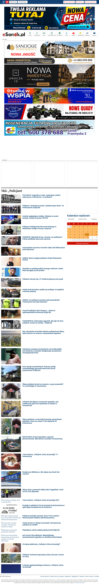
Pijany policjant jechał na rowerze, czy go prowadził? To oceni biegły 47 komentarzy (42, 385)
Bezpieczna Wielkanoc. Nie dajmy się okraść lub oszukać (40, 473)
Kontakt (97, 576)
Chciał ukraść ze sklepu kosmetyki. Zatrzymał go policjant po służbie (41, 524)
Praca (43, 35)
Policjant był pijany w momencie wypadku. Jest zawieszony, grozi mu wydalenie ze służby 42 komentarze (40, 403)
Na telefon (59, 35)
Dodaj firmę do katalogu (57, 576)
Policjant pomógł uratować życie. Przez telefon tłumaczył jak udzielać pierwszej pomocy (40, 517)
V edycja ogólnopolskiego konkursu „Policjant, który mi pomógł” (42, 566)
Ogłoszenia (37, 35)
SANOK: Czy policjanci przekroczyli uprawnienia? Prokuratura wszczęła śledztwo (41, 301)
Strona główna (44, 576)
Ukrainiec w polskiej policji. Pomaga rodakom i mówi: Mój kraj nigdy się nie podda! (42, 269)
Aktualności (22, 2)
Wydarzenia (81, 35)
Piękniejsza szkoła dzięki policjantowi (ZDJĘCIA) (40, 530)
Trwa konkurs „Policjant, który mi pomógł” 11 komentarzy (40, 455)
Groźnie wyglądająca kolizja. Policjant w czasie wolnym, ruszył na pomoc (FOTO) (40, 217)
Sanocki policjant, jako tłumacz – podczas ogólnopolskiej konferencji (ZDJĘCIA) (38, 311)
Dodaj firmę (80, 2)
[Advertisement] (49, 147)
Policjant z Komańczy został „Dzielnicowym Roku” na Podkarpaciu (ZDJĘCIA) (43, 207)
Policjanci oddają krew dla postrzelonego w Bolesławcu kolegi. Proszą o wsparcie (39, 228)
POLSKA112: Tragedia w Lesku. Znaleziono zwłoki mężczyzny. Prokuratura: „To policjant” (41, 196)
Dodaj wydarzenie (91, 2)
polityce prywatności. (80, 582)
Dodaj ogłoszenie (69, 2)
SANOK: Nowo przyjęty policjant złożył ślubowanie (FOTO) (41, 259)
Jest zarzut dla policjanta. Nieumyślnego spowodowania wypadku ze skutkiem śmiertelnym (42, 536)
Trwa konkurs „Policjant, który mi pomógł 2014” (41, 500)
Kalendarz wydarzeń (78, 215)
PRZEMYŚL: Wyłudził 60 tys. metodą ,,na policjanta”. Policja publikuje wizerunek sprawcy (42, 238)
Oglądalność (75, 576)
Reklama (13, 2)
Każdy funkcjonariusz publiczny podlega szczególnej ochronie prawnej (43, 290)
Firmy (66, 35)
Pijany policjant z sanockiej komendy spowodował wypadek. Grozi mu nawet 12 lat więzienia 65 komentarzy (42, 421)
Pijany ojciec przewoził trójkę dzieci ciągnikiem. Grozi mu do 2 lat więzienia (42, 491)
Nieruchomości (52, 35)
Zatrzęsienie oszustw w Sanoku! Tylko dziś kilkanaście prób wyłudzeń (43, 248)
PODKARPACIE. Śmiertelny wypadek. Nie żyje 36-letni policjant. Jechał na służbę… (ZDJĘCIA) (42, 322)
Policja (73, 35)
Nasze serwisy (89, 576)
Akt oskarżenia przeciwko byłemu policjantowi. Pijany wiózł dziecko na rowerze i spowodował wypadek (43, 332)
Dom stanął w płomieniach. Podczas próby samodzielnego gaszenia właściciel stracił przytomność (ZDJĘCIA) (39, 368)
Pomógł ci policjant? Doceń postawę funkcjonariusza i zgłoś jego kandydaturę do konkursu (43, 506)
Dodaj (30, 35)
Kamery (94, 35)
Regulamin (68, 576)
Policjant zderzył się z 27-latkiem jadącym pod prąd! (42, 279)
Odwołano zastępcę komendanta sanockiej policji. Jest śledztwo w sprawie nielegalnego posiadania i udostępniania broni (42, 351)
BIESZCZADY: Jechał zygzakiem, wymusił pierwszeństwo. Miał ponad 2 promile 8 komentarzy (42, 438)
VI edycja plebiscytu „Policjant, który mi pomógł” (41, 544)
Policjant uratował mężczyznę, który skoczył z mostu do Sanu (43, 556)
